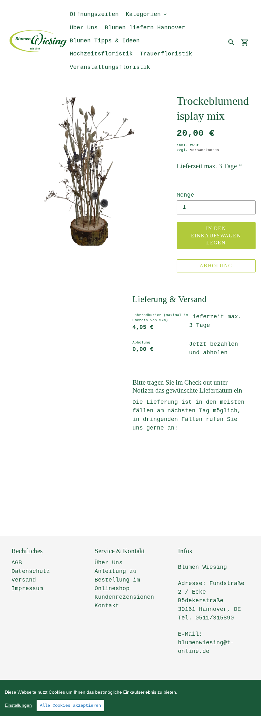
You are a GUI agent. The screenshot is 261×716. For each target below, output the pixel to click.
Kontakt (107, 606)
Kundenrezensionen (124, 597)
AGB (16, 563)
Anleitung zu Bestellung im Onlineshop (117, 580)
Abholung (216, 265)
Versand (23, 580)
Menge (185, 195)
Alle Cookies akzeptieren (70, 705)
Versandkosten (204, 150)
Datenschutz (30, 571)
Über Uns (109, 563)
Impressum (27, 588)
